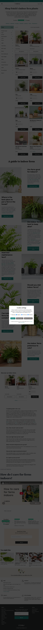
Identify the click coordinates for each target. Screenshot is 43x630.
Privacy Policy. (22, 322)
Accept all (13, 318)
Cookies (31, 321)
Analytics (19, 314)
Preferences (25, 314)
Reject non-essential (28, 318)
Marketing (31, 314)
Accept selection (20, 318)
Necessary (14, 314)
